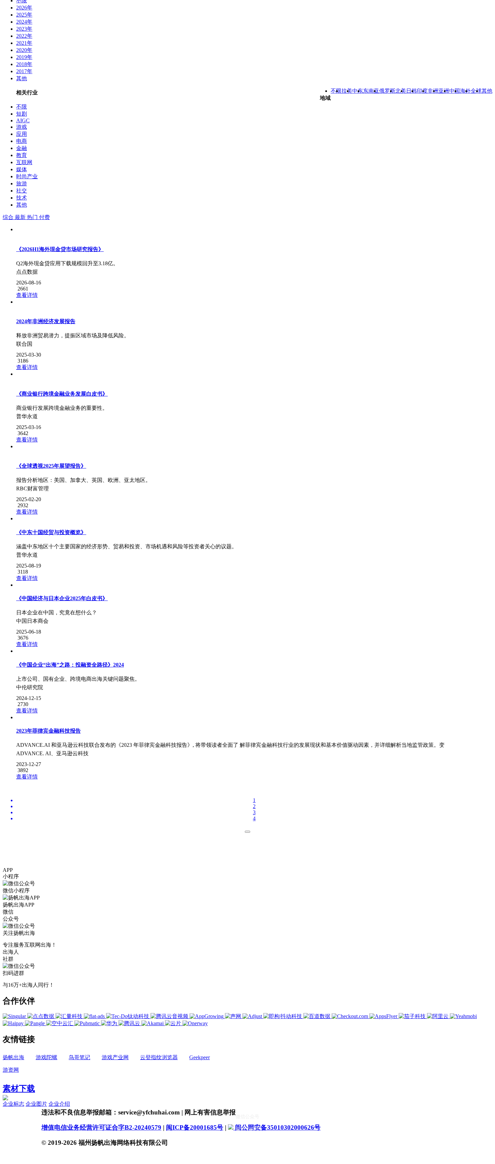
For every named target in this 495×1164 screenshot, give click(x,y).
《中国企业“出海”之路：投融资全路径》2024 (70, 665)
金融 (21, 148)
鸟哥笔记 (79, 1057)
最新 (21, 217)
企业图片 (36, 1104)
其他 (21, 78)
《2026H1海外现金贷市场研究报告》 (60, 249)
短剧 (21, 114)
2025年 (24, 15)
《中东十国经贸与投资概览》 (51, 532)
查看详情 (27, 295)
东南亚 (371, 91)
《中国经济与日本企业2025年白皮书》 (62, 598)
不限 (21, 107)
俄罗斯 (387, 91)
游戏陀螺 (46, 1057)
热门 (33, 217)
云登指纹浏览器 (159, 1057)
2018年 (24, 64)
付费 (44, 217)
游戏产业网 (115, 1057)
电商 (21, 141)
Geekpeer (199, 1057)
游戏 (21, 127)
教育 (21, 155)
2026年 (24, 7)
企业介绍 (59, 1104)
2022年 (24, 36)
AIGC (23, 120)
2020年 (24, 50)
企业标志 (13, 1104)
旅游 (21, 183)
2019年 (24, 57)
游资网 (11, 1070)
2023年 (24, 29)
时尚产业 (27, 176)
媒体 (21, 169)
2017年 (24, 71)
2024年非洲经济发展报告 (45, 321)
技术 (21, 198)
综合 (9, 217)
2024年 (24, 22)
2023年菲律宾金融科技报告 (48, 731)
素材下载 (19, 1088)
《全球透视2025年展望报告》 (51, 466)
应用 (21, 134)
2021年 (24, 43)
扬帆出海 (13, 1057)
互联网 (24, 162)
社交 (21, 190)
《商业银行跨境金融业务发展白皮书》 (62, 394)
